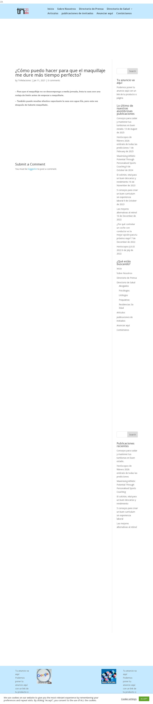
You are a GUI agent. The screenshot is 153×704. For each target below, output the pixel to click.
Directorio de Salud (118, 9)
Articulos (53, 13)
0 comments (54, 80)
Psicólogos (124, 290)
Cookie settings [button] (129, 699)
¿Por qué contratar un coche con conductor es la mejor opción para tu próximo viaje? (127, 231)
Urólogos (123, 295)
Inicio (51, 9)
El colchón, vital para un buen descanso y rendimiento (127, 178)
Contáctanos (124, 13)
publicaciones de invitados (77, 13)
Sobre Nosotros (66, 9)
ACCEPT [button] (144, 698)
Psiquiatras (124, 299)
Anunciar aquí (105, 13)
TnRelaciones (24, 80)
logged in (32, 169)
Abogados (124, 285)
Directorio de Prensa (91, 9)
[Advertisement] (76, 38)
